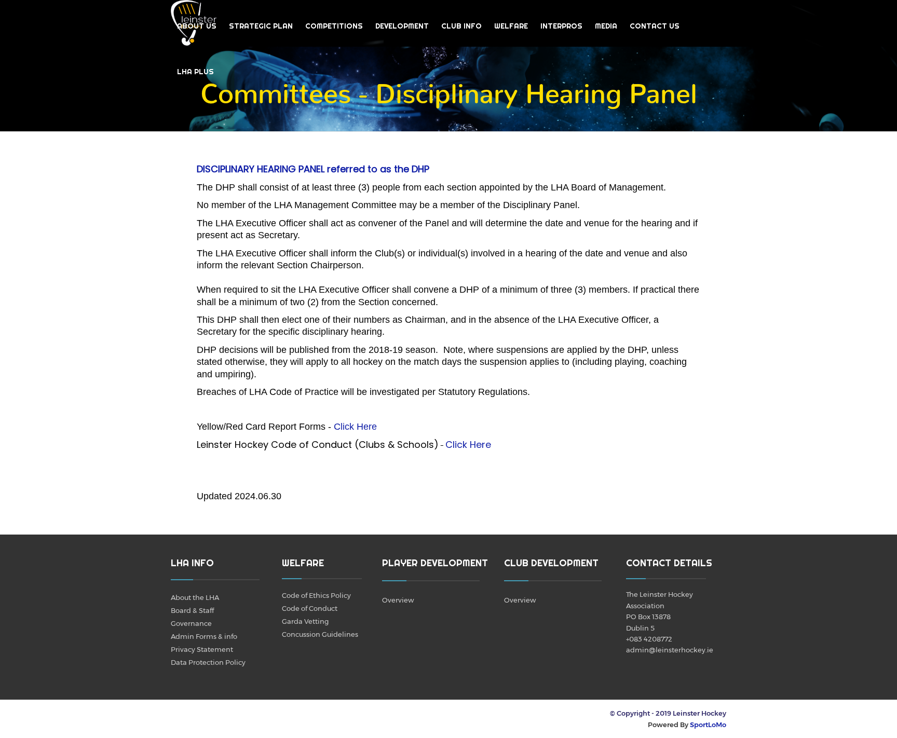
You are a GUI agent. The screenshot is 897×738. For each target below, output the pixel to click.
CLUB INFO (461, 26)
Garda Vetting (305, 621)
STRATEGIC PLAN (261, 26)
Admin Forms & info (204, 636)
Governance (191, 623)
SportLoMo (708, 724)
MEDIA (606, 26)
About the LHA (195, 597)
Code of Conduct (309, 608)
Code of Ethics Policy (316, 595)
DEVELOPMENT (402, 26)
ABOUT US (196, 26)
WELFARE (511, 26)
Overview (398, 600)
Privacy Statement (202, 649)
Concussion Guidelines (320, 634)
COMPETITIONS (334, 26)
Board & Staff (192, 610)
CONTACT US (654, 26)
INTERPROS (561, 26)
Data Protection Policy (208, 662)
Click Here (355, 426)
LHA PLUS (195, 71)
